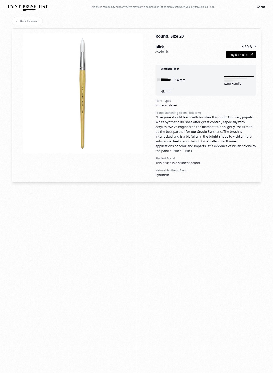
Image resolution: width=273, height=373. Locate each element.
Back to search (29, 21)
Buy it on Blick (238, 55)
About (261, 7)
